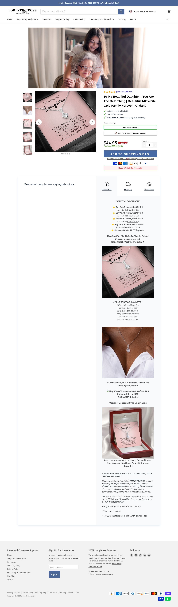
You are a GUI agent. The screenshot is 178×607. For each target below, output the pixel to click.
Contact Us (46, 19)
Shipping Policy (62, 19)
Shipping (128, 190)
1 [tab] (62, 154)
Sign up (54, 574)
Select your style (110, 123)
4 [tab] (68, 154)
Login (168, 19)
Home (9, 19)
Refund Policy (79, 19)
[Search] (121, 11)
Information (107, 190)
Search (133, 19)
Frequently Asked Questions (102, 19)
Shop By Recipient (13, 593)
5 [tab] (70, 154)
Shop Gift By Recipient (27, 19)
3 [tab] (66, 154)
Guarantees (149, 190)
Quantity (145, 141)
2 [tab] (64, 154)
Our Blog (122, 19)
